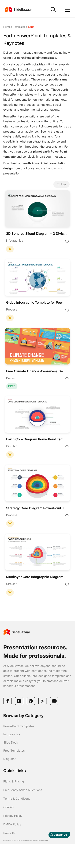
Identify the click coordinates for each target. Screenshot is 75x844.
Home (6, 26)
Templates (19, 26)
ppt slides (38, 64)
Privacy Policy (12, 816)
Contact (8, 807)
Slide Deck (10, 742)
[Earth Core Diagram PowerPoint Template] (37, 415)
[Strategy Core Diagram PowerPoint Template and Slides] (37, 483)
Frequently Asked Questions (22, 790)
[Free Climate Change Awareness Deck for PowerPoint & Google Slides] (37, 346)
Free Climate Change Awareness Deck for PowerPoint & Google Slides (36, 371)
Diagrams (9, 759)
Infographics (11, 734)
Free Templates (14, 750)
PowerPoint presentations (47, 126)
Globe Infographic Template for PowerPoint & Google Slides (36, 303)
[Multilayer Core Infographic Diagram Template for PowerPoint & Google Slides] (37, 552)
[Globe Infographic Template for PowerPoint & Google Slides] (37, 278)
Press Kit (9, 833)
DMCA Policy (12, 824)
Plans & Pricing (13, 781)
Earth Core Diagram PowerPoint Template (36, 439)
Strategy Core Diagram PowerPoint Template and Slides (36, 508)
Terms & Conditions (16, 798)
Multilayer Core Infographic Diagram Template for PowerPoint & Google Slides (36, 577)
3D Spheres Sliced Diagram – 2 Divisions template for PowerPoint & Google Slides (36, 234)
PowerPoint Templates (18, 726)
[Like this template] (67, 241)
